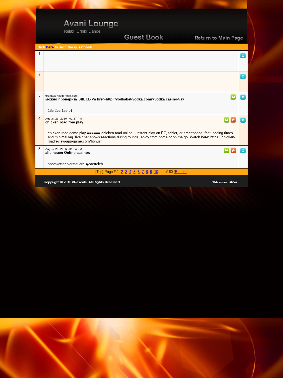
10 (156, 172)
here (50, 47)
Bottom (181, 172)
